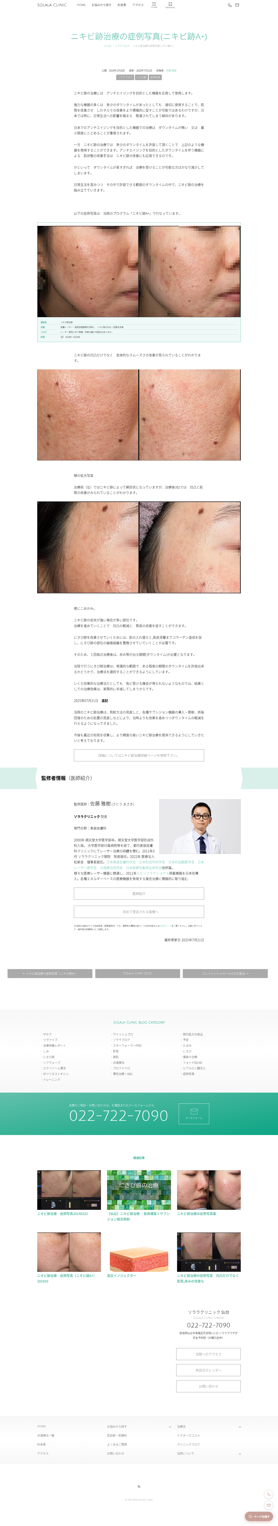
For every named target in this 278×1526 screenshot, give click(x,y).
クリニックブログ (188, 1444)
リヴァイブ (50, 1040)
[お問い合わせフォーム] (268, 1505)
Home (81, 5)
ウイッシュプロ (123, 1034)
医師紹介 (139, 893)
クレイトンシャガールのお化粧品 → (225, 973)
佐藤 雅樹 (171, 70)
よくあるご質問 (117, 1444)
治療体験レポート (54, 1045)
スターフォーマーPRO (127, 1045)
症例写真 (155, 77)
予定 (186, 1040)
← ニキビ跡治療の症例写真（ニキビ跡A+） (50, 973)
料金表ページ (165, 925)
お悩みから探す (102, 5)
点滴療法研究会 (111, 867)
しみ (46, 1051)
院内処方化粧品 (193, 1034)
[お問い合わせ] (237, 5)
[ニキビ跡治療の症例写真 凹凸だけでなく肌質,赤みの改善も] (209, 1270)
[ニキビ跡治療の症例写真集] (209, 1208)
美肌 (116, 1057)
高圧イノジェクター (121, 1275)
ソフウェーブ (51, 1062)
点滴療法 (118, 1062)
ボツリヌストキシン (56, 1074)
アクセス (138, 5)
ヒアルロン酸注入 (194, 1068)
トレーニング (51, 1079)
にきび (187, 1051)
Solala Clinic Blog (137, 973)
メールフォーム (193, 1118)
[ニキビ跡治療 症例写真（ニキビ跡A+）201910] (69, 1270)
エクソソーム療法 (54, 1068)
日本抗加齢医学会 (181, 861)
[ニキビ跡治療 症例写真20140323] (69, 1208)
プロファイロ (121, 1068)
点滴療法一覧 (45, 1435)
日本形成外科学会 (152, 861)
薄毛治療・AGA (122, 1074)
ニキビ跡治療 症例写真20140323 (62, 1213)
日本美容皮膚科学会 (121, 861)
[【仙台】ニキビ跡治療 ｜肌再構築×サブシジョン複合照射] (139, 1208)
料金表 (122, 5)
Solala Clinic (52, 5)
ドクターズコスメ (188, 1435)
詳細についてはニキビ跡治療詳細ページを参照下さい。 (139, 755)
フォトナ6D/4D (192, 1062)
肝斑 (116, 1051)
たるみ (187, 1045)
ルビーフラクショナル (153, 873)
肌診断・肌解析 (117, 1435)
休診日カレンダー (209, 1370)
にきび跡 (141, 77)
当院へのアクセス (209, 1354)
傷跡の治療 (190, 1057)
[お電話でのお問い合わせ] (268, 1494)
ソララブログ (122, 46)
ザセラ (47, 1034)
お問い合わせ (208, 1386)
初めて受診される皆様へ (139, 911)
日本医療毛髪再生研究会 (144, 867)
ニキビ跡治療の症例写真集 (196, 1213)
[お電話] (229, 5)
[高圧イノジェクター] (139, 1270)
